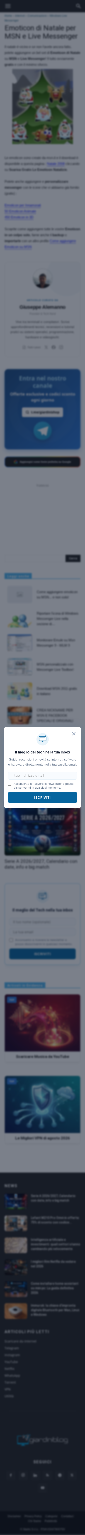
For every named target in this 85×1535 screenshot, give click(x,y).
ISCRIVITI (42, 797)
